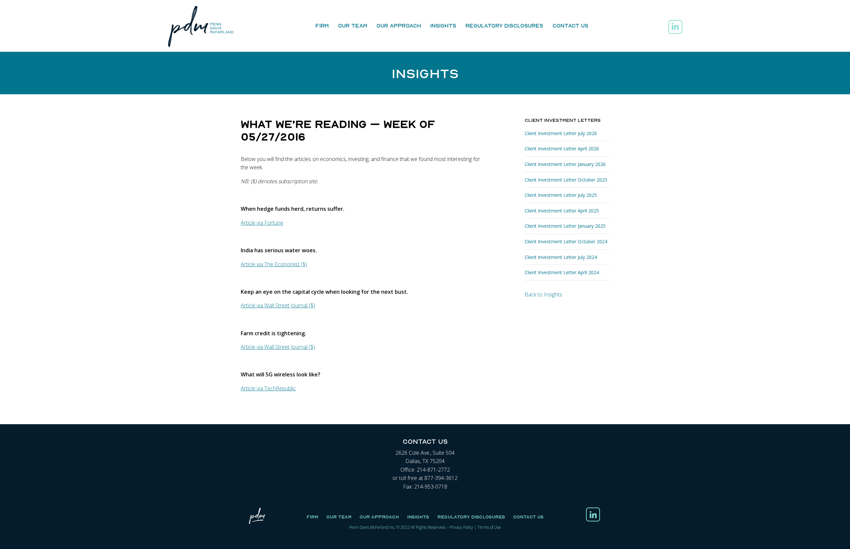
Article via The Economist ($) (274, 264)
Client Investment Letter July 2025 (561, 195)
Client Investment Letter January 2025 (565, 226)
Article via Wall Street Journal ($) (278, 305)
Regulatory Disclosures (504, 25)
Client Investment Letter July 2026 (561, 133)
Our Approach (399, 25)
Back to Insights (543, 294)
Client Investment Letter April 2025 (562, 210)
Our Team (352, 25)
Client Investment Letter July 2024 (561, 257)
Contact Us (570, 25)
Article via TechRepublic (268, 388)
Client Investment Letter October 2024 (566, 241)
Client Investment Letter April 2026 (562, 148)
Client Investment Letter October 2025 (566, 180)
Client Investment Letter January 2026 (565, 164)
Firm (322, 25)
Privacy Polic (460, 527)
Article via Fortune (262, 222)
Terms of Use (489, 527)
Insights (443, 25)
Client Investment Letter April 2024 (562, 272)
